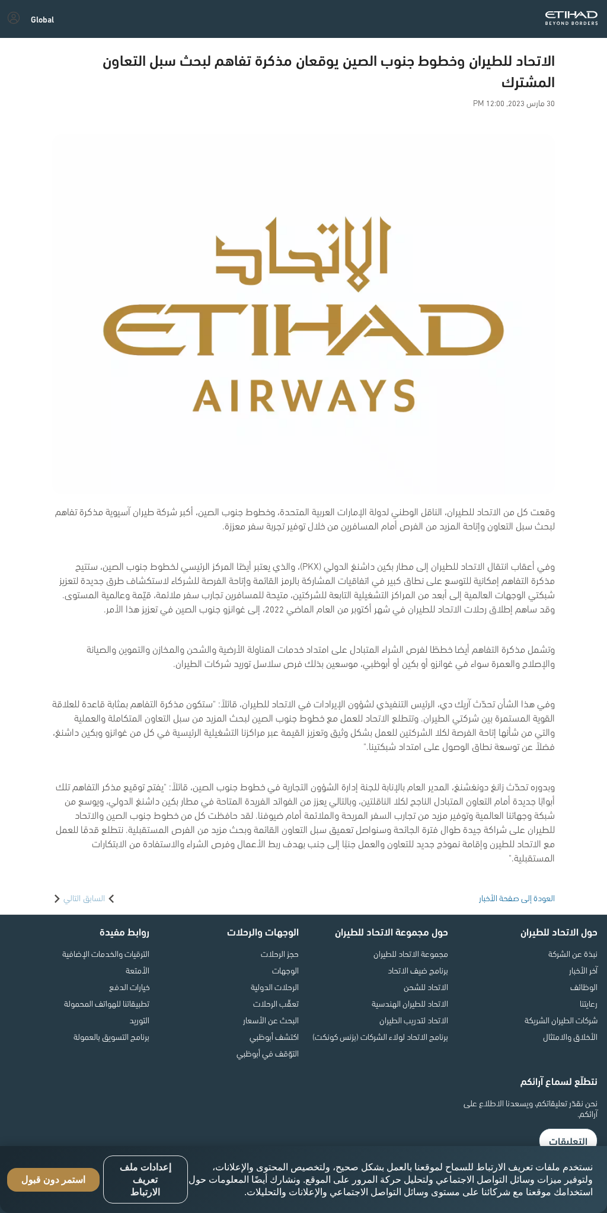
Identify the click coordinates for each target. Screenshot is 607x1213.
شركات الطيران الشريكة (561, 1019)
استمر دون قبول (53, 1179)
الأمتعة (137, 970)
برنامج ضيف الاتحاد (418, 970)
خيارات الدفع (129, 986)
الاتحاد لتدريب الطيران (413, 1019)
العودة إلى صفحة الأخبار (517, 897)
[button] (42, 19)
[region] (303, 1179)
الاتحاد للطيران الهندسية (410, 1003)
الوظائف (584, 986)
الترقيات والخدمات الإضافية (105, 953)
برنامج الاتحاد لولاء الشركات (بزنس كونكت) (380, 1036)
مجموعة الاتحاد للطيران (410, 953)
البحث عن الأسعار (271, 1019)
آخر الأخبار (583, 970)
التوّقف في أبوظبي (268, 1053)
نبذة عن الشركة (573, 953)
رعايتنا (589, 1003)
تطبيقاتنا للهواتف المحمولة (106, 1003)
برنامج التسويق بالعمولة (111, 1036)
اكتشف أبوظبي (274, 1036)
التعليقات (568, 1141)
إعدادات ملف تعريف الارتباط (145, 1179)
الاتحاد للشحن (426, 986)
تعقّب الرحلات (276, 1003)
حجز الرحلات (280, 953)
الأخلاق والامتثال (570, 1036)
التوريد (139, 1019)
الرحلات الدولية (275, 986)
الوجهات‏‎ (285, 970)
